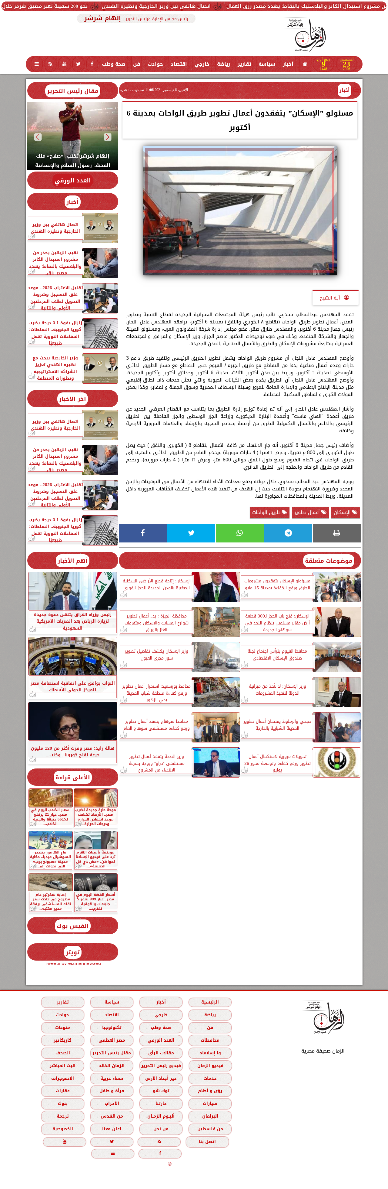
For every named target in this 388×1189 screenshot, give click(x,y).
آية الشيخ (331, 298)
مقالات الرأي (161, 1053)
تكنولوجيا (111, 1028)
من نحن (161, 1129)
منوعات (62, 1028)
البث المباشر (62, 1066)
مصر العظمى (111, 1040)
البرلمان (210, 1116)
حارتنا (160, 1103)
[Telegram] (288, 533)
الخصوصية (62, 1129)
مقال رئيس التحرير (73, 91)
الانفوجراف (62, 1078)
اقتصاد (179, 64)
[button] (107, 137)
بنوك (62, 1103)
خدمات (210, 1078)
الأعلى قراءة (72, 777)
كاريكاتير (63, 1040)
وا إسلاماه (210, 1053)
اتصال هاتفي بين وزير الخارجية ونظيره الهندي (201, 6)
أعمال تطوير (307, 512)
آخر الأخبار (72, 399)
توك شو (160, 1091)
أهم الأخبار (73, 560)
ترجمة (62, 1116)
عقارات (62, 1091)
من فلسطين (210, 1129)
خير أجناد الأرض (161, 1078)
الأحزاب (111, 1103)
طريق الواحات (267, 512)
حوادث (155, 64)
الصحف (62, 1053)
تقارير (244, 64)
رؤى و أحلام (210, 1091)
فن (136, 64)
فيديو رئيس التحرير (161, 1066)
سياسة (267, 64)
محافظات (210, 1040)
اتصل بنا (207, 1142)
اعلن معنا (111, 1129)
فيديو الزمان (210, 1066)
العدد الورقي (73, 180)
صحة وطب (113, 64)
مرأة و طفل (111, 1091)
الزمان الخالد (111, 1066)
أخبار (288, 64)
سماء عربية (111, 1078)
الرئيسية (210, 1002)
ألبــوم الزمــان (161, 1116)
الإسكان (343, 512)
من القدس (111, 1116)
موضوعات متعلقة (329, 560)
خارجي (202, 64)
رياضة (223, 64)
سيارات (210, 1103)
